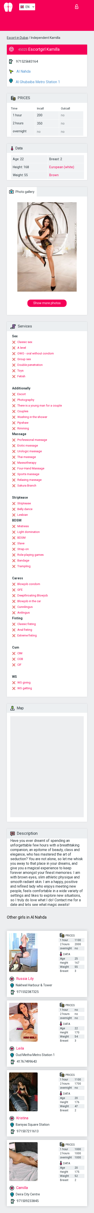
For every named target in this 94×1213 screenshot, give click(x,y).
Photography (25, 400)
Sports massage (28, 474)
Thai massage (26, 457)
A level (21, 347)
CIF (19, 664)
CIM (19, 653)
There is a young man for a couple (39, 405)
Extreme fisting (27, 635)
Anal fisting (24, 629)
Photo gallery (24, 192)
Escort (21, 394)
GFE (20, 589)
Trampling (24, 566)
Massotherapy (26, 462)
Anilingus (23, 612)
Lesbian (22, 514)
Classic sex (24, 342)
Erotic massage (27, 445)
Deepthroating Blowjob (32, 595)
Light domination (28, 532)
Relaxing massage (29, 479)
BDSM (21, 537)
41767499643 (27, 1061)
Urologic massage (29, 451)
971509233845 (28, 1201)
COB (20, 659)
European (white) (61, 167)
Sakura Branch (26, 485)
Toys (20, 370)
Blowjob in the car (29, 601)
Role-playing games (30, 554)
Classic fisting (26, 624)
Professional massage (32, 440)
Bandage (23, 560)
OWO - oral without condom (35, 353)
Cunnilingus (25, 607)
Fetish (21, 376)
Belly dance (24, 509)
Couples (22, 411)
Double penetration (30, 365)
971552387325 (28, 992)
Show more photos (47, 303)
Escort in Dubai (17, 38)
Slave (20, 543)
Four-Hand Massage (30, 468)
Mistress (23, 526)
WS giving (24, 682)
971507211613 (28, 1131)
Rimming (23, 428)
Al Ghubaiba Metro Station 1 (37, 82)
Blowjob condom (28, 584)
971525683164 (27, 61)
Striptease (24, 503)
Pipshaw (23, 422)
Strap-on (23, 549)
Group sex (24, 359)
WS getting (24, 688)
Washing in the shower (32, 417)
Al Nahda (23, 71)
